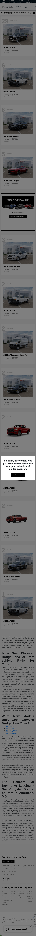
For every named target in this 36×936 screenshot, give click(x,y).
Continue (18, 475)
